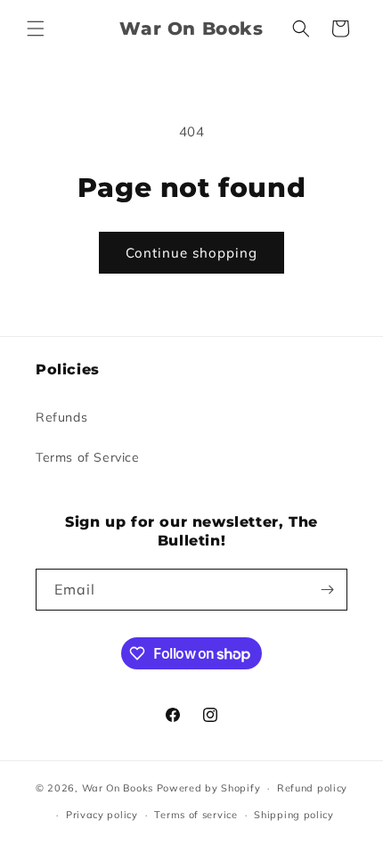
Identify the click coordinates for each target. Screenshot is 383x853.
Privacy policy (102, 814)
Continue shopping (191, 252)
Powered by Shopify (209, 788)
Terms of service (195, 814)
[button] (35, 28)
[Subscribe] (326, 590)
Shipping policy (294, 814)
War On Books (117, 788)
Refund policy (312, 788)
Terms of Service (88, 457)
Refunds (61, 417)
